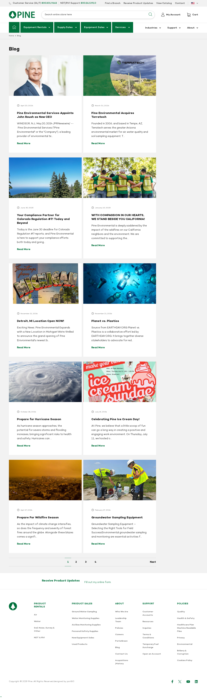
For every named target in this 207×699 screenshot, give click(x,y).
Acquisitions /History (121, 662)
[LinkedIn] (196, 681)
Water (37, 621)
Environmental (184, 644)
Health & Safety (186, 618)
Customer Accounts (147, 613)
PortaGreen (121, 641)
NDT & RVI (39, 637)
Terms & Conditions (148, 636)
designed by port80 (64, 681)
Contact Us (121, 654)
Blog (117, 647)
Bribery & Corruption (183, 652)
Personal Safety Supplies (85, 631)
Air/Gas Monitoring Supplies (86, 624)
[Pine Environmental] (22, 14)
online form (104, 582)
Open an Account (151, 654)
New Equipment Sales (83, 637)
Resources (147, 621)
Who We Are (121, 611)
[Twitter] (180, 681)
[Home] (14, 27)
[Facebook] (172, 681)
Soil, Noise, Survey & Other (44, 629)
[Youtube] (188, 681)
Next (153, 562)
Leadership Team (120, 620)
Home (11, 36)
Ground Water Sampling (84, 611)
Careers (119, 634)
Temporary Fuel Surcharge (150, 646)
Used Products (79, 644)
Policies (119, 628)
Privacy (181, 637)
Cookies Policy (184, 660)
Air (35, 614)
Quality (181, 611)
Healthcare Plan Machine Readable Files (186, 628)
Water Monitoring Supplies (85, 618)
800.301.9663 (49, 3)
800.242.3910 (88, 3)
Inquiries (146, 628)
